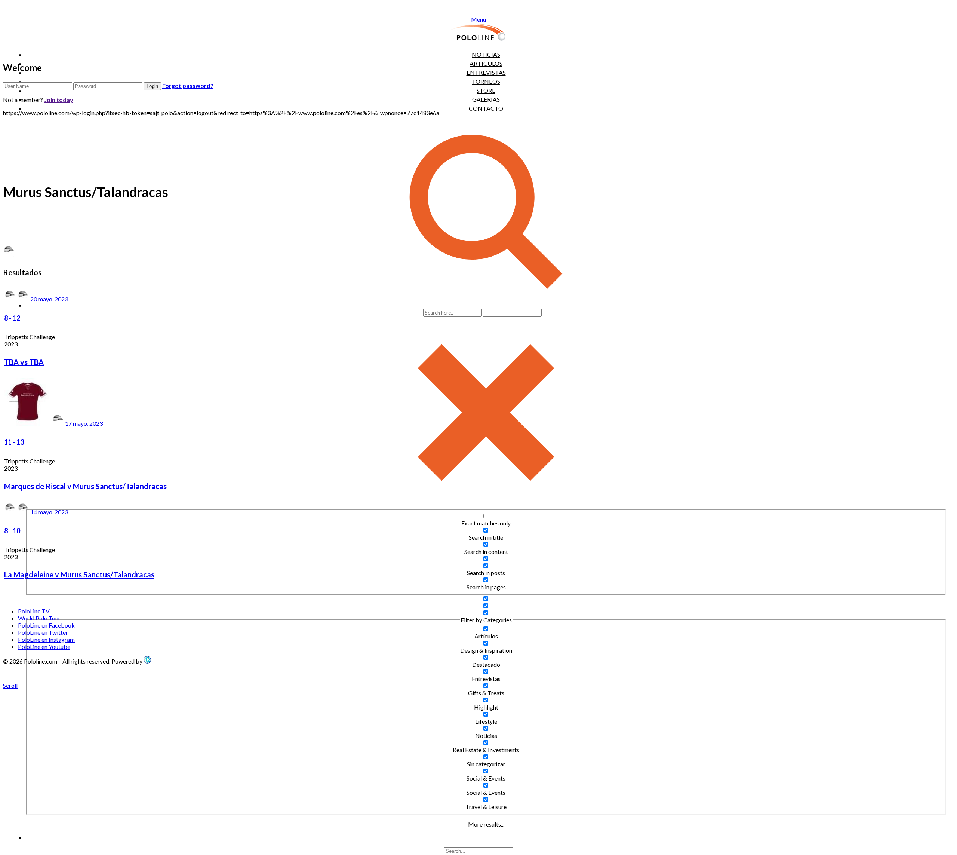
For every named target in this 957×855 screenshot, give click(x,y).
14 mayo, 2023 (49, 511)
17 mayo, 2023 (84, 423)
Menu (478, 19)
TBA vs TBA (24, 362)
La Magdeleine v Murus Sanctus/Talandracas (79, 574)
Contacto (486, 108)
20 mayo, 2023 (49, 299)
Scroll (10, 685)
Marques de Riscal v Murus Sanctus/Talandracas (85, 486)
